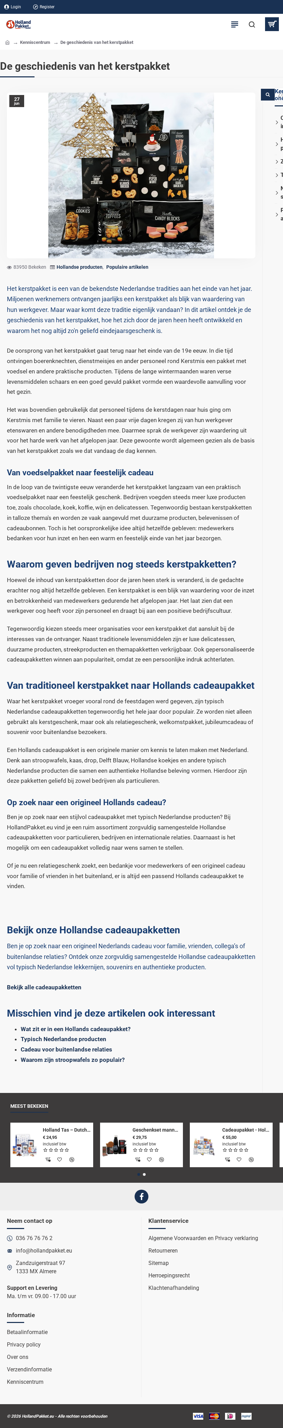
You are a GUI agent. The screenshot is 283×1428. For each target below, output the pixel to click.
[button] (138, 1174)
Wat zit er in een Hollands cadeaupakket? (75, 1029)
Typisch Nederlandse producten (63, 1039)
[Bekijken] (272, 24)
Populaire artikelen (127, 267)
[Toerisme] (276, 175)
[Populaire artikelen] (276, 214)
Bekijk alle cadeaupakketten (44, 987)
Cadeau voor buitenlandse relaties (66, 1049)
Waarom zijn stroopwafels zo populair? (73, 1059)
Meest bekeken (29, 1106)
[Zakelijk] (276, 161)
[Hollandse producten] (276, 144)
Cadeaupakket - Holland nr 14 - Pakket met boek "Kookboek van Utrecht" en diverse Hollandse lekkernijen (246, 1130)
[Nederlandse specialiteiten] (276, 192)
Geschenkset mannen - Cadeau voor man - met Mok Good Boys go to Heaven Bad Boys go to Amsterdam (156, 1130)
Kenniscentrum (35, 42)
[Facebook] (141, 1196)
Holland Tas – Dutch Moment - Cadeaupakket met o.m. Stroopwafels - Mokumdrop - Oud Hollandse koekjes (67, 1130)
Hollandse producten (80, 267)
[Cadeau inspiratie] (276, 122)
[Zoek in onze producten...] (252, 24)
